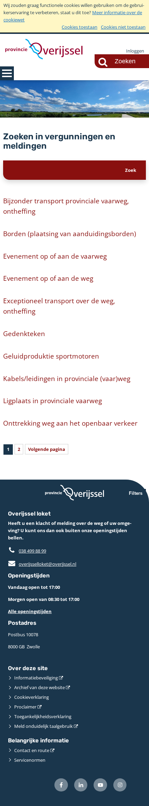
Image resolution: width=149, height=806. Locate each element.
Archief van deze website (39, 687)
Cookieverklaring (31, 697)
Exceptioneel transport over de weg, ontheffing (59, 305)
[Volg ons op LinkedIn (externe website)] (81, 785)
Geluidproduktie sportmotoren (51, 356)
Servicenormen (29, 760)
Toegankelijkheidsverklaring (42, 716)
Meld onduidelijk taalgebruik (43, 726)
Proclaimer (25, 707)
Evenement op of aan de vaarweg (55, 256)
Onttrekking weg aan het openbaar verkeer (70, 423)
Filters (135, 493)
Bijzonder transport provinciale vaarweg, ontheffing (66, 205)
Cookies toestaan (79, 27)
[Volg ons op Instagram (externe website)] (120, 785)
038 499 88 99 (32, 551)
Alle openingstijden (30, 611)
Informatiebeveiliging (36, 678)
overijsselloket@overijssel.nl (42, 564)
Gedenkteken (24, 333)
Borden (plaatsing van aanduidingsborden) (69, 233)
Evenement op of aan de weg (48, 278)
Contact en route (31, 750)
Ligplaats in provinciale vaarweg (52, 400)
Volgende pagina (46, 449)
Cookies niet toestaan (123, 27)
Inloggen (135, 51)
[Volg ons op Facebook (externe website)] (61, 785)
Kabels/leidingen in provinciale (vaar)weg (66, 378)
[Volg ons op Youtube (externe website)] (100, 785)
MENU (7, 73)
